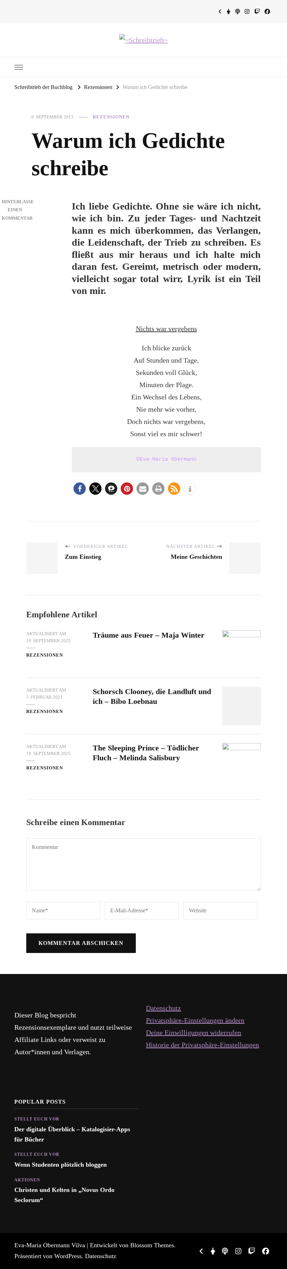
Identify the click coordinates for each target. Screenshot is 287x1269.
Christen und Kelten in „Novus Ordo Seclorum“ (64, 1194)
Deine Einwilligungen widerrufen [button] (193, 1032)
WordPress (68, 1256)
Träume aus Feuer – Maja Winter (148, 635)
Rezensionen (111, 116)
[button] (80, 488)
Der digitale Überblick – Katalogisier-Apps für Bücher (72, 1134)
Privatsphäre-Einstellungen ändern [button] (195, 1020)
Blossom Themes (152, 1245)
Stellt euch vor (36, 1119)
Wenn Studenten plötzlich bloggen (60, 1164)
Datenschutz (163, 1008)
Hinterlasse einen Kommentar (18, 210)
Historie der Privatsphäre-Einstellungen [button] (202, 1045)
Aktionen (27, 1180)
